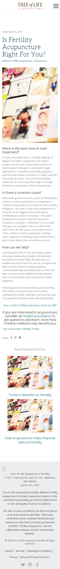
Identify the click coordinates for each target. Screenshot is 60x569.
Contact (9, 550)
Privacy (13, 557)
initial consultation (37, 316)
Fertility (35, 328)
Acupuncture (40, 60)
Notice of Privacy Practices (34, 557)
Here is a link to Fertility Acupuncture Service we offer (30, 305)
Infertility (26, 328)
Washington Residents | (40, 550)
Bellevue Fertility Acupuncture (17, 60)
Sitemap (20, 550)
